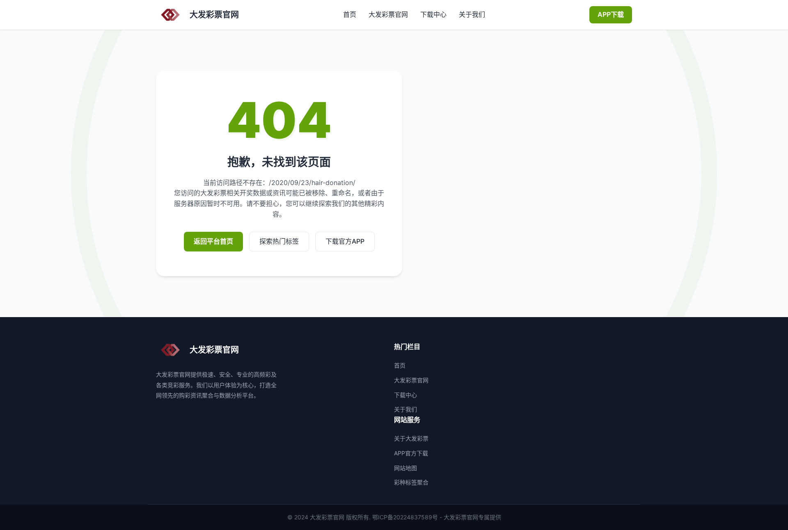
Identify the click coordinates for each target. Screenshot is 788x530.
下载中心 (433, 14)
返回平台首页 (213, 241)
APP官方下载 (411, 453)
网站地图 (405, 467)
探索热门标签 (279, 241)
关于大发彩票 (411, 438)
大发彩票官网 (388, 14)
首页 (349, 14)
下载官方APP (344, 241)
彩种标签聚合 (411, 482)
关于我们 (472, 14)
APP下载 (611, 14)
